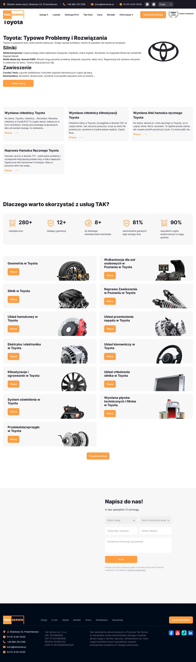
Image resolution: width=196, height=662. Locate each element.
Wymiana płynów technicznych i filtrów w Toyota (120, 401)
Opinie (65, 620)
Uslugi (44, 620)
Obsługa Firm (72, 14)
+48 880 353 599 (16, 642)
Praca (88, 620)
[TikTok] (184, 634)
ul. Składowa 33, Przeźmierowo (23, 631)
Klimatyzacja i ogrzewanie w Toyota (24, 373)
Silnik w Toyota (19, 291)
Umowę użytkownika (136, 570)
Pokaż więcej (18, 83)
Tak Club (87, 14)
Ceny (99, 14)
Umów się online (181, 620)
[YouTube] (177, 634)
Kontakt (111, 14)
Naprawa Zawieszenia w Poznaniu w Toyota (120, 291)
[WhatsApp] (147, 4)
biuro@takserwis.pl (16, 647)
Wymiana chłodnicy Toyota (25, 113)
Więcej (8, 132)
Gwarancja (117, 620)
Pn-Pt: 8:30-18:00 (16, 652)
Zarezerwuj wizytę (153, 14)
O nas (55, 620)
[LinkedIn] (190, 634)
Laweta (56, 14)
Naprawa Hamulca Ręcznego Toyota (32, 150)
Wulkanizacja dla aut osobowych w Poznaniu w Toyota (119, 263)
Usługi (43, 14)
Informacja (125, 14)
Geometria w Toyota (23, 263)
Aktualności (102, 620)
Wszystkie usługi (98, 456)
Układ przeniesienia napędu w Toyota (119, 318)
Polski (162, 4)
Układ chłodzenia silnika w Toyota (117, 373)
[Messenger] (153, 4)
